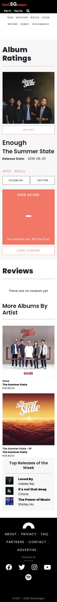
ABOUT (11, 534)
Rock (11, 388)
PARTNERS (15, 542)
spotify (28, 129)
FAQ (44, 534)
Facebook (16, 180)
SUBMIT (25, 24)
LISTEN (46, 17)
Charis (23, 494)
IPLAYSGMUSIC (40, 24)
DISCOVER (22, 17)
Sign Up (18, 10)
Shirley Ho (26, 504)
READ (10, 17)
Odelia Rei (26, 484)
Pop (4, 388)
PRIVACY (29, 534)
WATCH (35, 17)
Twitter (42, 180)
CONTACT (37, 542)
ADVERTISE (27, 550)
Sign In (7, 10)
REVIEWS (13, 24)
